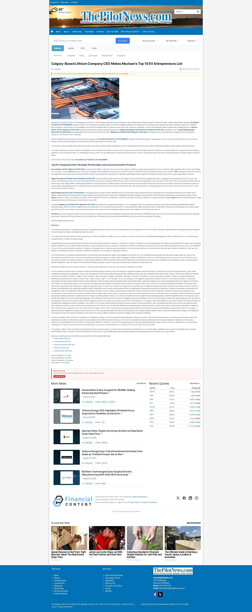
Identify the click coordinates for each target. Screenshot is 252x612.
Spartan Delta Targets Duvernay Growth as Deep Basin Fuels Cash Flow (112, 432)
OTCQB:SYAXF (65, 132)
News (81, 55)
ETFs (83, 48)
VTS (103, 422)
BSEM (103, 483)
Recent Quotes (149, 40)
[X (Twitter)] (178, 501)
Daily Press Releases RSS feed (64, 345)
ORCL (152, 422)
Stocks (71, 48)
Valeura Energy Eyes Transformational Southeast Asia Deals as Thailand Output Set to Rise (112, 453)
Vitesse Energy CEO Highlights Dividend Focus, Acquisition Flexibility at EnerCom (108, 412)
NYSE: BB (130, 132)
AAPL (152, 395)
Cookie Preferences (65, 607)
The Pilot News (70, 604)
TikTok (69, 358)
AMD (151, 399)
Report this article (59, 376)
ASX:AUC (104, 402)
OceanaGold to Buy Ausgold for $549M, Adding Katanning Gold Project (108, 391)
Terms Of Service (149, 502)
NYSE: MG (146, 130)
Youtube (67, 363)
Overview (71, 55)
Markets (57, 48)
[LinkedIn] (190, 501)
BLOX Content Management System (162, 604)
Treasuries (121, 55)
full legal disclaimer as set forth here (171, 257)
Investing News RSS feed (62, 341)
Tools (94, 48)
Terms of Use (103, 604)
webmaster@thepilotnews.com (172, 588)
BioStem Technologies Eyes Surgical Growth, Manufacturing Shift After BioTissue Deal (107, 473)
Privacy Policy (133, 502)
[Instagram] (196, 501)
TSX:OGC (112, 402)
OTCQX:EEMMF (65, 125)
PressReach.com (77, 336)
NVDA (152, 418)
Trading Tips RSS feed (61, 348)
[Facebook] (184, 501)
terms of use (151, 257)
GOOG (152, 407)
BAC (151, 403)
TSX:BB (122, 132)
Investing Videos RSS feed (63, 351)
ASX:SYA (55, 132)
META (152, 411)
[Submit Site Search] (198, 11)
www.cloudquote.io (139, 497)
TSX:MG (138, 130)
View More (141, 383)
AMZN (152, 392)
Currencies (92, 55)
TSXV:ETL (55, 125)
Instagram (70, 360)
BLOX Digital (184, 604)
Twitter (69, 355)
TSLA (151, 426)
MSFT (152, 414)
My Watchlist (171, 40)
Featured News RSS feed (62, 338)
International (107, 55)
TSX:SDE (104, 442)
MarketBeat (88, 402)
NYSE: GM (61, 130)
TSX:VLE (104, 463)
